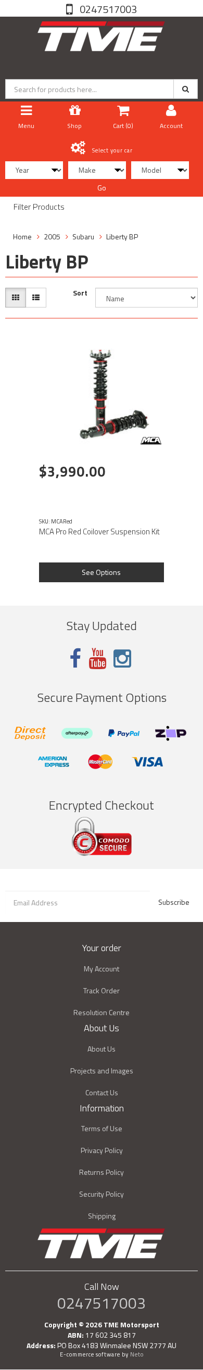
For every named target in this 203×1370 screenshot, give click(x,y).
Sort (80, 293)
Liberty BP (122, 236)
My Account (101, 968)
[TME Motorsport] (101, 34)
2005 (52, 236)
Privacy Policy (102, 1150)
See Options (101, 572)
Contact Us (101, 1092)
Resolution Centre (101, 1012)
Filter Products (39, 207)
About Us (101, 1048)
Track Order (101, 990)
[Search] (185, 89)
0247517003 (107, 9)
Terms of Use (101, 1128)
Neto (137, 1354)
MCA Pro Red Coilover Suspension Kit (99, 531)
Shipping (102, 1215)
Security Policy (101, 1193)
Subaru (83, 236)
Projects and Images (101, 1070)
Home (22, 236)
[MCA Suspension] (151, 440)
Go (101, 187)
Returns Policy (101, 1172)
